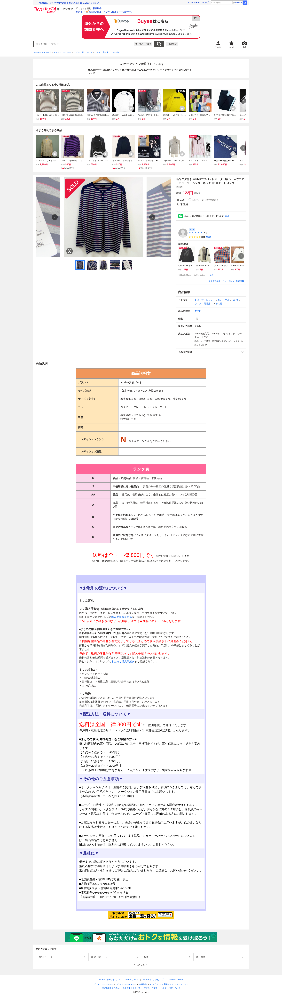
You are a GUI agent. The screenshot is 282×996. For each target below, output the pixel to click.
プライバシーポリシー (103, 984)
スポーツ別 (79, 52)
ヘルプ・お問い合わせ (170, 988)
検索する (159, 44)
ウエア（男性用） (102, 52)
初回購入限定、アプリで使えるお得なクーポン (111, 11)
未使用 (198, 311)
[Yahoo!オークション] (53, 8)
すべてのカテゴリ (143, 44)
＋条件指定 (172, 44)
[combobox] (84, 44)
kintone (238, 2)
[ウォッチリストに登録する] (54, 108)
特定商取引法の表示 (110, 988)
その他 (116, 52)
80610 (208, 237)
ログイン (80, 11)
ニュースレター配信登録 (233, 281)
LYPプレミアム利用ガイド (161, 984)
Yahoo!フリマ (131, 979)
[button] (211, 352)
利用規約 (143, 984)
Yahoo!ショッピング (153, 979)
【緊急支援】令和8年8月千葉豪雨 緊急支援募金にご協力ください (68, 2)
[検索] (245, 2)
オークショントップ (42, 52)
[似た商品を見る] (69, 251)
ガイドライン (182, 984)
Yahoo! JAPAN (193, 2)
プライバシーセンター (126, 984)
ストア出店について (131, 988)
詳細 (227, 216)
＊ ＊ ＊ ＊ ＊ (196, 233)
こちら (211, 275)
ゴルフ (89, 52)
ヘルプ (205, 2)
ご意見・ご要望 (150, 988)
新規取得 (97, 8)
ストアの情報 (214, 281)
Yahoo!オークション (109, 979)
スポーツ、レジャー (62, 52)
